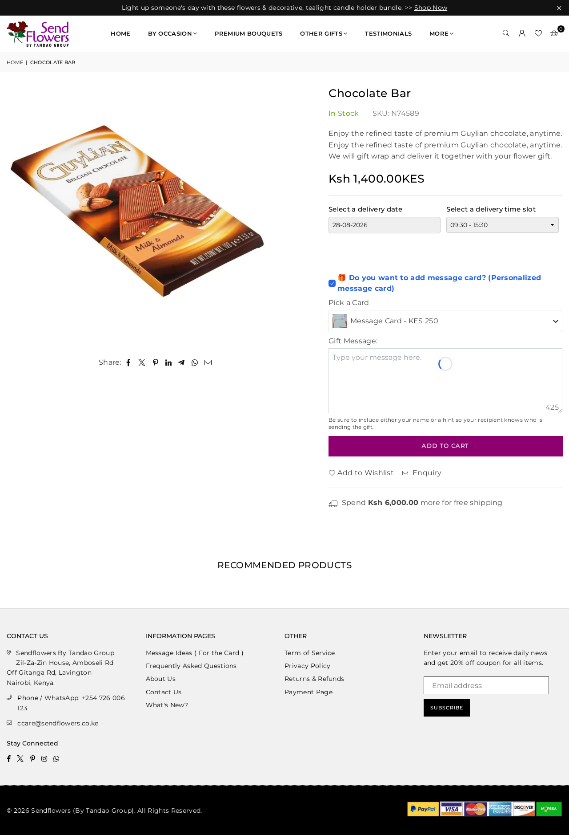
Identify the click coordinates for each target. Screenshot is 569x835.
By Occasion (170, 33)
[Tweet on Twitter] (142, 362)
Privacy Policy (307, 666)
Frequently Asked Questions (191, 666)
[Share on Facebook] (128, 362)
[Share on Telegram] (181, 362)
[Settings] (522, 33)
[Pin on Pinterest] (155, 362)
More (439, 33)
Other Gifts (321, 33)
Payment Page (308, 692)
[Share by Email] (208, 362)
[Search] (506, 33)
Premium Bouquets (248, 33)
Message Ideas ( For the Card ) (195, 653)
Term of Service (309, 653)
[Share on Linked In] (168, 362)
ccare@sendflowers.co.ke (57, 723)
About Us (161, 679)
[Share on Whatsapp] (195, 362)
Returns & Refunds (314, 679)
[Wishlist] (538, 33)
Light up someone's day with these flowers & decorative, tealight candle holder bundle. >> (284, 8)
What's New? (167, 705)
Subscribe (446, 708)
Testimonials (388, 33)
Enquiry (426, 472)
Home (120, 33)
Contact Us (164, 692)
